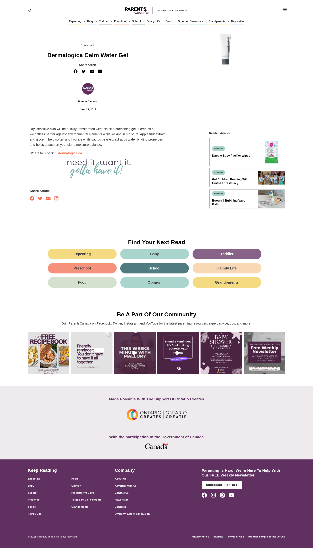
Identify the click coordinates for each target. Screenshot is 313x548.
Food (169, 21)
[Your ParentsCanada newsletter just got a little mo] (264, 353)
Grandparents (217, 21)
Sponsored (218, 149)
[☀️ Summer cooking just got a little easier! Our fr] (48, 353)
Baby (90, 21)
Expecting (75, 21)
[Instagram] (213, 495)
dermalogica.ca (70, 153)
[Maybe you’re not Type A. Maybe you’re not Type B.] (91, 353)
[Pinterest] (222, 495)
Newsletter (237, 21)
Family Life (153, 21)
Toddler (103, 21)
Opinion (183, 21)
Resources (196, 21)
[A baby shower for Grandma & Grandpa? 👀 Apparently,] (221, 353)
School (136, 21)
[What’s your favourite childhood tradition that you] (135, 353)
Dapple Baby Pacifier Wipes (231, 155)
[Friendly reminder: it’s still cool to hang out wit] (178, 353)
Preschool (120, 21)
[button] (75, 71)
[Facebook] (204, 495)
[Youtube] (231, 495)
